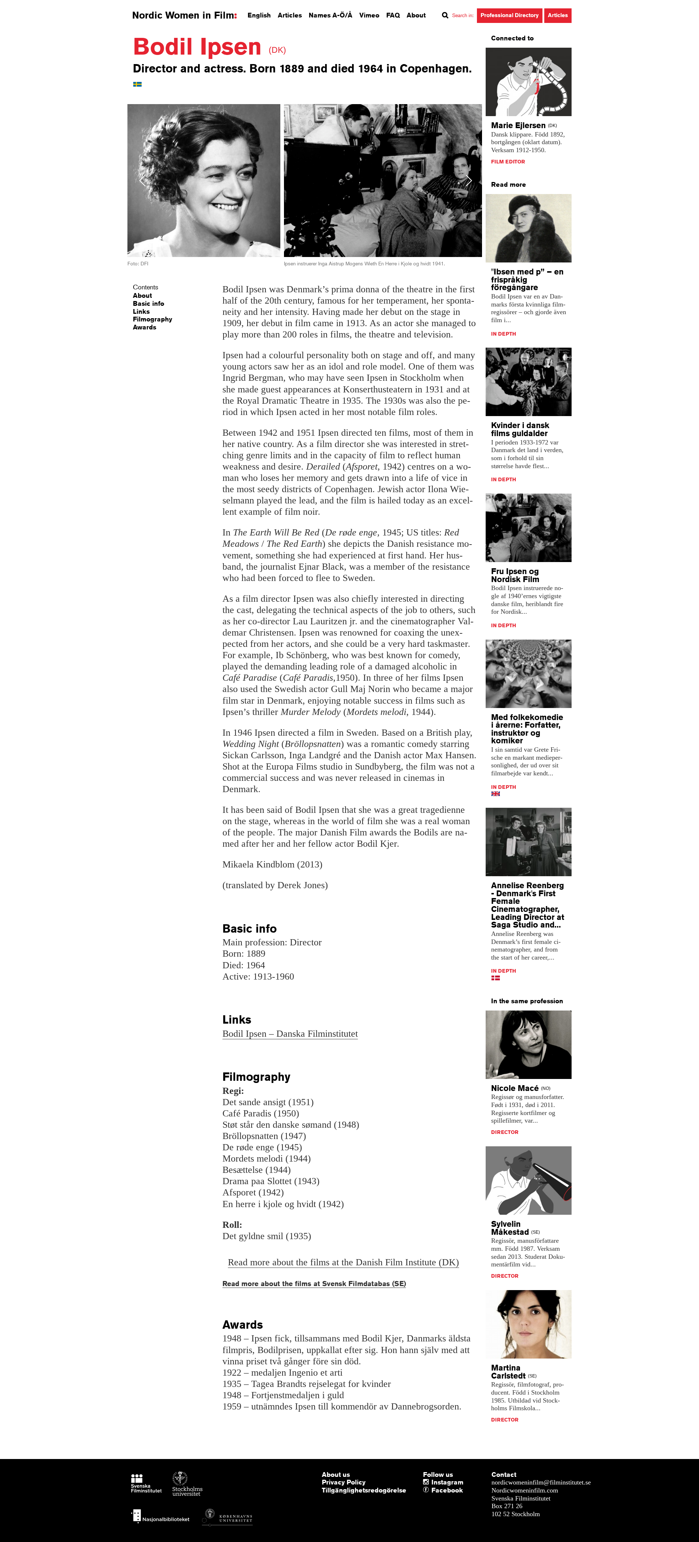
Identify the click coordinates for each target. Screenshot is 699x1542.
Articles (290, 15)
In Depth (503, 334)
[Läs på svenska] (137, 83)
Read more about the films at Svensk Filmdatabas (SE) (314, 1283)
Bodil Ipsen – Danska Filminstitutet (290, 1033)
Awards (144, 327)
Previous (142, 180)
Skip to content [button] (25, 7)
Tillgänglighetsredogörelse (364, 1490)
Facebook (433, 1490)
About (416, 15)
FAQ (393, 15)
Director (504, 1132)
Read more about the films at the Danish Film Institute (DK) (343, 1262)
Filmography (152, 319)
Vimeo (369, 15)
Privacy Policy (344, 1482)
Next (469, 180)
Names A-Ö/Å (330, 15)
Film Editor (508, 161)
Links (141, 311)
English (259, 15)
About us (336, 1474)
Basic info (148, 303)
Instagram (447, 1482)
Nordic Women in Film (183, 15)
